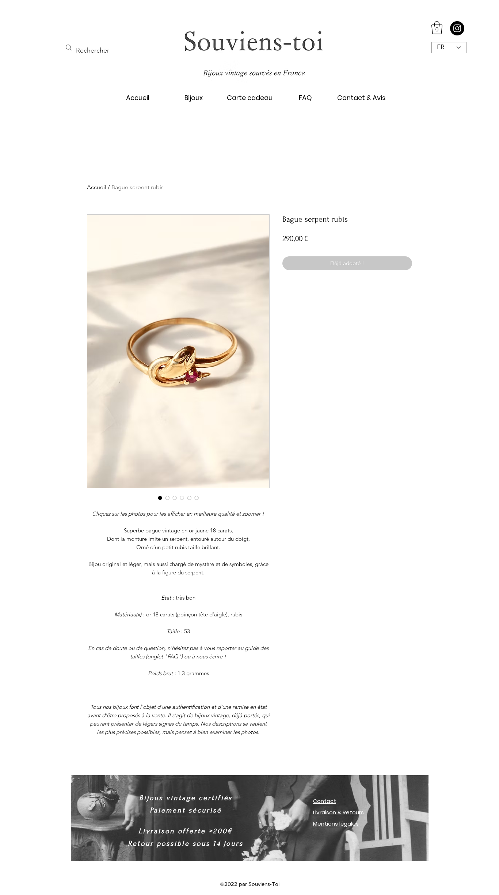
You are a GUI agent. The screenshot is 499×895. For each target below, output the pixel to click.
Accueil (96, 187)
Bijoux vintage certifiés (185, 798)
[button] (436, 27)
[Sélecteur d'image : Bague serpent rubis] (160, 497)
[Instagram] (457, 28)
